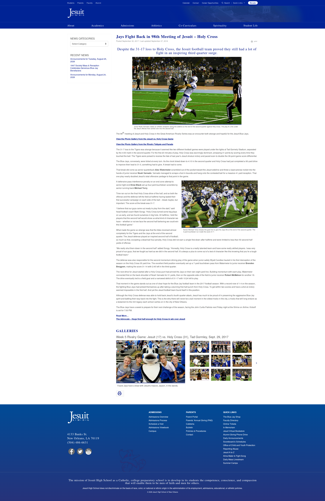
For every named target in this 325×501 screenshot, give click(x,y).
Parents (80, 3)
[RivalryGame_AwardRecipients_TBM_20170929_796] (242, 379)
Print (255, 41)
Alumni (98, 3)
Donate (253, 3)
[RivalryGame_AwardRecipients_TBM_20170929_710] (220, 379)
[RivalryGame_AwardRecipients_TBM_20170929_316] (242, 352)
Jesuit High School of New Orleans (85, 13)
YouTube (88, 451)
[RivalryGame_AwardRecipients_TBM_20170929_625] (199, 379)
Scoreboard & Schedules (234, 441)
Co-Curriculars (187, 25)
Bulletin (189, 427)
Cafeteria (190, 423)
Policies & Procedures (196, 431)
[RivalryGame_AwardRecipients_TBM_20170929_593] (242, 365)
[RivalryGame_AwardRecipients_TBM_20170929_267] (199, 352)
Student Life (250, 25)
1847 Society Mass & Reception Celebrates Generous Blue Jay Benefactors (84, 68)
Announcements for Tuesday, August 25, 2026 (88, 60)
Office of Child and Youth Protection (239, 445)
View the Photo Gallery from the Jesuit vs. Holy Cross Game (144, 138)
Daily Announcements (233, 438)
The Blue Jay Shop (231, 416)
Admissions (127, 25)
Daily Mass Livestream (233, 459)
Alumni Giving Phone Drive (235, 434)
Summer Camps (230, 463)
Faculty (90, 3)
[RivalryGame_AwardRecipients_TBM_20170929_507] (220, 365)
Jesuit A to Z (228, 452)
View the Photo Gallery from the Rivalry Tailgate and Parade (144, 144)
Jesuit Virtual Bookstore (234, 431)
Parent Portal (192, 416)
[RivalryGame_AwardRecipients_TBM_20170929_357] (199, 365)
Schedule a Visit (156, 423)
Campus (152, 431)
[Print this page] (120, 394)
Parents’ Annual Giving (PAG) (199, 420)
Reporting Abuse (230, 448)
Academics (97, 25)
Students (70, 3)
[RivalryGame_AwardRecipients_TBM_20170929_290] (220, 352)
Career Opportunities (210, 3)
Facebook (71, 451)
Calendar (186, 3)
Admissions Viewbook (159, 427)
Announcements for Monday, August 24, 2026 (88, 76)
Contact (196, 3)
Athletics (156, 25)
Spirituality (220, 25)
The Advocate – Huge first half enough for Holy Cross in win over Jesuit (150, 318)
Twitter (79, 451)
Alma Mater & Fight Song (234, 455)
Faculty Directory (230, 420)
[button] (239, 3)
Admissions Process (158, 420)
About (70, 25)
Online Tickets (229, 423)
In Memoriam (229, 427)
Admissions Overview (158, 416)
